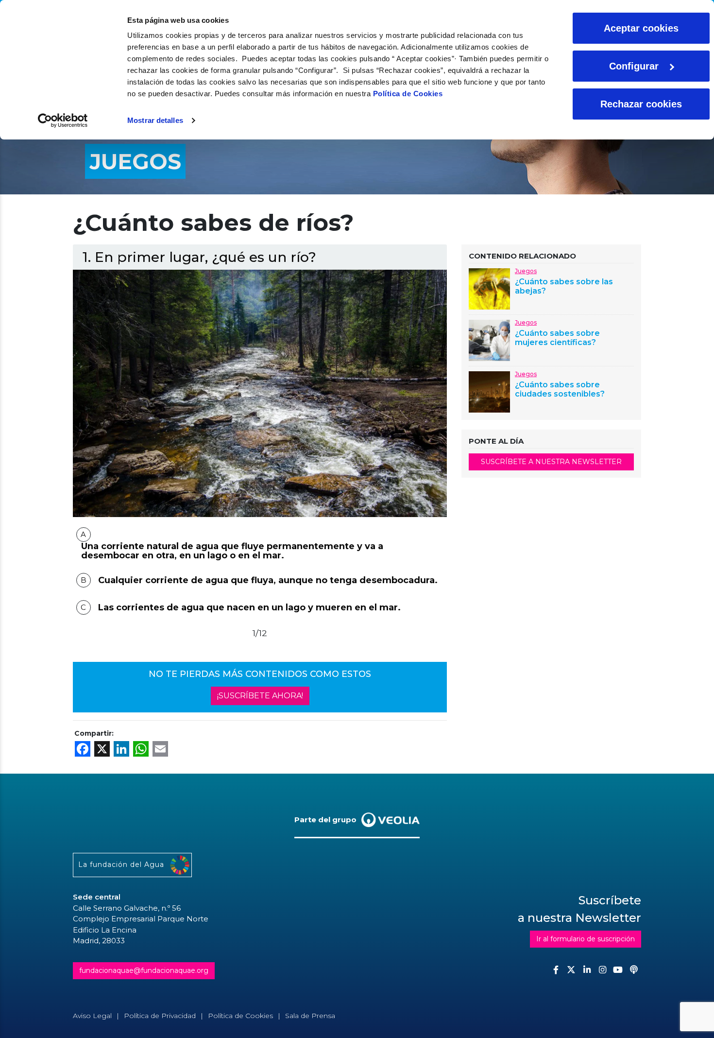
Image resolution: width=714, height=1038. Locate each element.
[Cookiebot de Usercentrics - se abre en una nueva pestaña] (62, 120)
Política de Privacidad (160, 1015)
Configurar (634, 66)
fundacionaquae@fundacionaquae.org (143, 970)
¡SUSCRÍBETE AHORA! (260, 695)
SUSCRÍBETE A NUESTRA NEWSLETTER (551, 461)
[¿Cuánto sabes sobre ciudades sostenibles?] (489, 391)
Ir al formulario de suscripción (585, 938)
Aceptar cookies (641, 28)
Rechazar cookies (641, 104)
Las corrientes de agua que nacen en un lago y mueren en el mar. (249, 607)
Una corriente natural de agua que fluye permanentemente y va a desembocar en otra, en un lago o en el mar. (232, 551)
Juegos (526, 271)
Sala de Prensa (310, 1015)
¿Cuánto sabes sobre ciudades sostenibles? (560, 389)
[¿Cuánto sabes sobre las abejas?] (489, 288)
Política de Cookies (408, 93)
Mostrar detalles (155, 120)
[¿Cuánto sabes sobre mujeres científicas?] (489, 339)
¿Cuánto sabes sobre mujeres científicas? (557, 338)
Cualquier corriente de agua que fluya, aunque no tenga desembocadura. (268, 580)
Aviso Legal (92, 1015)
